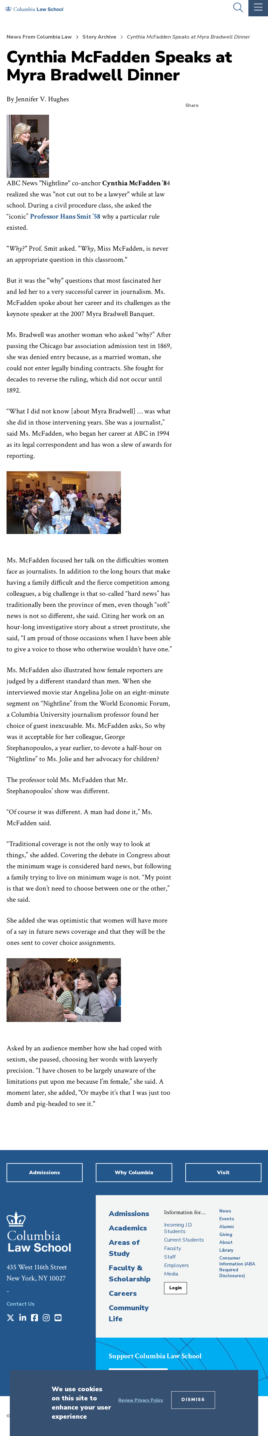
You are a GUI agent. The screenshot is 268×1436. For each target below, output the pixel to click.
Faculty (172, 1248)
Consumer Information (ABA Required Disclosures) (237, 1267)
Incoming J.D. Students (178, 1228)
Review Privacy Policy (140, 1400)
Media (171, 1273)
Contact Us (21, 1304)
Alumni (226, 1227)
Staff (170, 1257)
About (226, 1242)
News (225, 1211)
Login (175, 1288)
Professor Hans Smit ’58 (65, 216)
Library (226, 1250)
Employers (176, 1265)
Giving (225, 1235)
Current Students (184, 1240)
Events (226, 1219)
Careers (123, 1293)
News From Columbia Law (39, 37)
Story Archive (99, 37)
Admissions (129, 1214)
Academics (128, 1228)
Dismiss (193, 1400)
